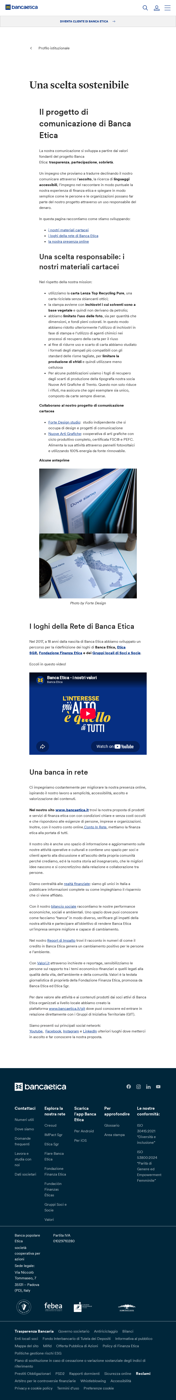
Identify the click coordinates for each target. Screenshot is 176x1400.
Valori (49, 1219)
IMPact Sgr (53, 1134)
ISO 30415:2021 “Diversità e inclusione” (146, 1134)
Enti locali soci (26, 1338)
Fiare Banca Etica (54, 1156)
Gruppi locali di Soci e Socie (116, 653)
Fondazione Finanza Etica (60, 653)
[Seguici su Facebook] (129, 1087)
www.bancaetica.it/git (67, 1008)
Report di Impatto (61, 940)
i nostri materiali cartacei (68, 230)
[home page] (22, 7)
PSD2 (60, 1373)
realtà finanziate (77, 883)
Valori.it (43, 963)
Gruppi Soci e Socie (55, 1207)
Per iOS (80, 1140)
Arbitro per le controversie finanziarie (45, 1381)
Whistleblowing (93, 1381)
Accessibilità (120, 1381)
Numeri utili (24, 1119)
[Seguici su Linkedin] (148, 1087)
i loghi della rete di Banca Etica (73, 235)
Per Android (84, 1131)
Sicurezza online (117, 1373)
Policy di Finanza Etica (121, 1346)
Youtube (36, 1031)
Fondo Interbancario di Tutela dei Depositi (77, 1338)
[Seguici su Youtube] (158, 1087)
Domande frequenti (23, 1141)
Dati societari (25, 1174)
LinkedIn (90, 1031)
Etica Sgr (51, 1144)
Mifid (47, 1346)
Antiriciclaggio (106, 1331)
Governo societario (73, 1331)
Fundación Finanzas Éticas (53, 1189)
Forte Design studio (64, 422)
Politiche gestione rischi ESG (38, 1353)
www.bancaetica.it (72, 810)
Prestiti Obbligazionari (33, 1373)
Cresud (50, 1125)
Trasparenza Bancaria (34, 1331)
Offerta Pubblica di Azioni (77, 1346)
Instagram (71, 1031)
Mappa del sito (26, 1346)
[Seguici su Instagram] (138, 1087)
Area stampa (114, 1134)
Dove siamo (24, 1129)
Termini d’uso (68, 1388)
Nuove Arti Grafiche (64, 433)
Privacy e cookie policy (33, 1388)
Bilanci (127, 1331)
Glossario (111, 1125)
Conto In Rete (95, 827)
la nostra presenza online (68, 241)
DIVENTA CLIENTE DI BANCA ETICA (84, 21)
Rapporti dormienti (84, 1373)
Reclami (143, 1373)
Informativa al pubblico (133, 1338)
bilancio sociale (63, 906)
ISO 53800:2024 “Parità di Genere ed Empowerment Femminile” (149, 1166)
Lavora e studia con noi (23, 1159)
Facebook (53, 1031)
